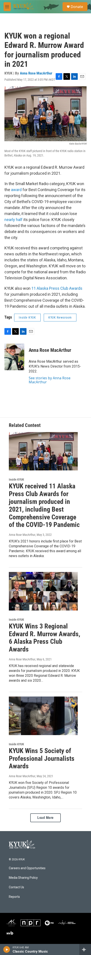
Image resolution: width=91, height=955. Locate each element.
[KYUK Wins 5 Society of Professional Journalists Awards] (43, 716)
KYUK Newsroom (60, 317)
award (16, 189)
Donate (77, 7)
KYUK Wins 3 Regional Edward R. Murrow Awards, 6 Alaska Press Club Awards (44, 637)
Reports (14, 896)
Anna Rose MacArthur (36, 73)
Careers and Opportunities (27, 868)
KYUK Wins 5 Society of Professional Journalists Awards (41, 758)
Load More (45, 818)
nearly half (13, 219)
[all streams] (85, 949)
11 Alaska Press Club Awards (56, 288)
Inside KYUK (27, 317)
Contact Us (16, 887)
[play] (6, 949)
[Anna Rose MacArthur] (14, 357)
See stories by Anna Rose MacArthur (49, 380)
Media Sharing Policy (23, 877)
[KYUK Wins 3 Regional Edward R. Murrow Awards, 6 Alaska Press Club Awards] (43, 591)
